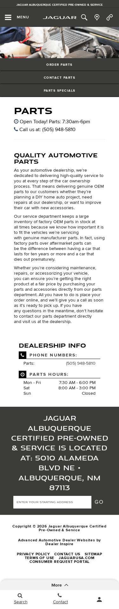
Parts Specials (60, 91)
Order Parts (59, 65)
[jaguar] (59, 17)
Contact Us (67, 554)
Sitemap (93, 554)
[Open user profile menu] (99, 599)
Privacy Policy (33, 554)
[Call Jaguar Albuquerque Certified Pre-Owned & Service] (110, 17)
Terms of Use (40, 558)
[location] (97, 17)
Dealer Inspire (59, 544)
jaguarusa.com (76, 558)
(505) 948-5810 (81, 363)
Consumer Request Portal (59, 561)
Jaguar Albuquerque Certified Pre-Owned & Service (59, 4)
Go (99, 502)
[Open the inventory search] (84, 17)
